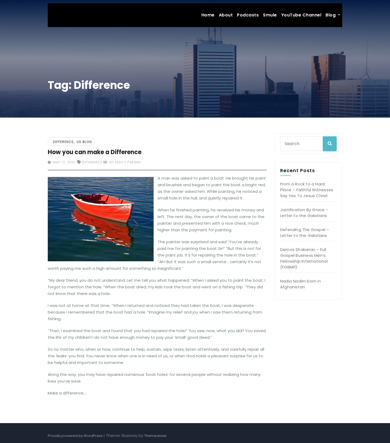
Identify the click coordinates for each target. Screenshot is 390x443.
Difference (63, 142)
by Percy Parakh (125, 162)
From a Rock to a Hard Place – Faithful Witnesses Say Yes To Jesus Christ (306, 189)
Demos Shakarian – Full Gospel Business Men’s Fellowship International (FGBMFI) (304, 258)
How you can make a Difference (94, 152)
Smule (270, 15)
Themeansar (155, 435)
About (226, 15)
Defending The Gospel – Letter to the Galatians (304, 232)
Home (208, 15)
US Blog (84, 142)
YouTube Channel (301, 15)
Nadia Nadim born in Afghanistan (300, 284)
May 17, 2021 (63, 162)
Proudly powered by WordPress (75, 435)
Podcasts (248, 15)
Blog (331, 15)
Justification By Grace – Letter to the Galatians (304, 212)
